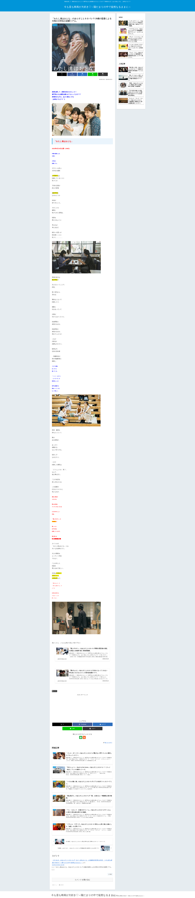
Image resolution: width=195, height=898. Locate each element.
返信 (111, 874)
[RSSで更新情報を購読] (84, 737)
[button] (103, 74)
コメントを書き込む (82, 880)
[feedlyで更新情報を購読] (80, 737)
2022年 (55, 691)
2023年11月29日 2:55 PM (58, 864)
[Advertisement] (82, 84)
